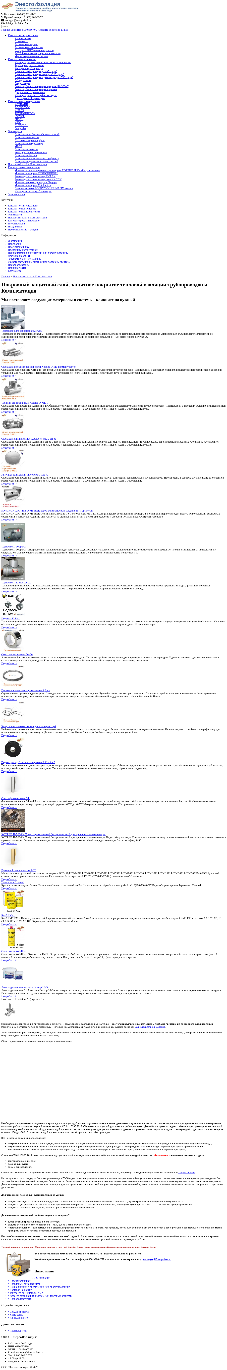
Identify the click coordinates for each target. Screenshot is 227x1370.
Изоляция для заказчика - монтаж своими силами (43, 62)
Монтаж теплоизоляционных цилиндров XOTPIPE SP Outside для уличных (57, 170)
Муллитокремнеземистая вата (31, 56)
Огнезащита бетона (26, 155)
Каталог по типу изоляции (23, 35)
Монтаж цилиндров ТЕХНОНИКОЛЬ (36, 173)
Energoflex (20, 128)
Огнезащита (15, 131)
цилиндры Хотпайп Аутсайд (150, 1027)
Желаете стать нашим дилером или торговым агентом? (39, 261)
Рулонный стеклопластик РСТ (18, 870)
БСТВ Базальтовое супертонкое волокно (37, 53)
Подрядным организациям (23, 249)
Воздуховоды (22, 83)
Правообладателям (18, 264)
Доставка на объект (19, 255)
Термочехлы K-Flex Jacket (16, 582)
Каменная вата (23, 38)
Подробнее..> (9, 339)
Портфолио (14, 243)
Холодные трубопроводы (29, 68)
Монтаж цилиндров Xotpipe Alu (33, 185)
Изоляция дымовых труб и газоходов (36, 95)
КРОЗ (18, 122)
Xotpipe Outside (186, 1172)
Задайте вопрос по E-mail (53, 29)
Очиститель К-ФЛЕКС (14, 951)
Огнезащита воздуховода (29, 143)
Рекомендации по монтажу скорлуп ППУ (38, 179)
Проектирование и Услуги (23, 229)
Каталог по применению (22, 59)
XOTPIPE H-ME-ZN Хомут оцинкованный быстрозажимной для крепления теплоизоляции (53, 834)
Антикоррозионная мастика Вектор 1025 (24, 987)
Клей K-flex (8, 915)
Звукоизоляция (16, 194)
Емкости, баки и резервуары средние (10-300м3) (42, 86)
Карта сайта (14, 270)
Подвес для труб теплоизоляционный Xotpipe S (28, 762)
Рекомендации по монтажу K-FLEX (35, 176)
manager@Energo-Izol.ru (157, 1259)
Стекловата (21, 41)
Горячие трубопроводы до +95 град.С (36, 71)
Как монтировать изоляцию (24, 167)
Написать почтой (19, 1317)
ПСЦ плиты (15, 226)
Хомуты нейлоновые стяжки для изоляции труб (28, 726)
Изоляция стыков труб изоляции (33, 191)
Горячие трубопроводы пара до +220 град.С (39, 74)
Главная (5, 29)
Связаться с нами (19, 1311)
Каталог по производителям (24, 101)
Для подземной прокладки (30, 98)
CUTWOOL (21, 125)
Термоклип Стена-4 (12, 882)
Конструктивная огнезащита (31, 152)
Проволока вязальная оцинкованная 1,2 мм (25, 690)
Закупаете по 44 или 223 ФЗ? (24, 258)
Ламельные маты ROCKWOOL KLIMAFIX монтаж (44, 188)
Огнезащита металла (26, 149)
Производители (18, 1330)
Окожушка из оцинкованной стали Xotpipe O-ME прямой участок (38, 366)
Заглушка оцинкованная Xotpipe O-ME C (24, 474)
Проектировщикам (18, 246)
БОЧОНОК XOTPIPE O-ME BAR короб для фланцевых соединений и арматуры (47, 510)
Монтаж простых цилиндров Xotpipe (36, 182)
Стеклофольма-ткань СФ (15, 798)
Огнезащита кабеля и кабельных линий (37, 134)
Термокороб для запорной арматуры (21, 330)
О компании (15, 240)
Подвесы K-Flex (10, 618)
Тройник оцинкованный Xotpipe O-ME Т (24, 402)
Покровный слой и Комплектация (27, 164)
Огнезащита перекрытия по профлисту (37, 158)
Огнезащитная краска (27, 137)
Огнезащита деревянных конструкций (36, 161)
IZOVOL (20, 116)
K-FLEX (19, 110)
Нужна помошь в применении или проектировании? (38, 252)
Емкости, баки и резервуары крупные (36, 89)
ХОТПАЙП (21, 104)
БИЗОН (19, 119)
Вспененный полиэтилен (29, 47)
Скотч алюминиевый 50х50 (17, 654)
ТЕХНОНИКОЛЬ (25, 113)
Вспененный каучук (26, 44)
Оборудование (23, 80)
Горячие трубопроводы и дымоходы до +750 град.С (44, 77)
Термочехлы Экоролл (13, 546)
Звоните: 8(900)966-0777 (25, 29)
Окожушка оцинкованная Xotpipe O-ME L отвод (28, 438)
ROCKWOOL (22, 107)
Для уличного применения (30, 92)
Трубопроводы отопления (29, 65)
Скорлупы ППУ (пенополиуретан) (34, 50)
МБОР (18, 146)
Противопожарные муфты (30, 140)
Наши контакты (17, 267)
